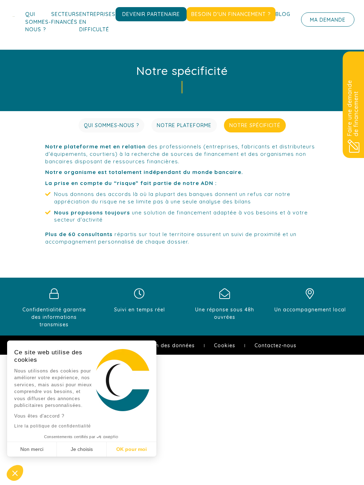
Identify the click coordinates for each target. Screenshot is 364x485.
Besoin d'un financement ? (231, 14)
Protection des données (163, 345)
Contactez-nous (275, 345)
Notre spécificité (254, 125)
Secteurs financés (65, 18)
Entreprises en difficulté (97, 22)
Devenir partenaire (151, 14)
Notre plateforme (184, 125)
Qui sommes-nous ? (38, 22)
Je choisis (82, 449)
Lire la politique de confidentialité (52, 426)
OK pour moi (131, 449)
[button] (14, 472)
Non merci (31, 449)
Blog (282, 14)
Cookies (224, 345)
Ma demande (328, 20)
